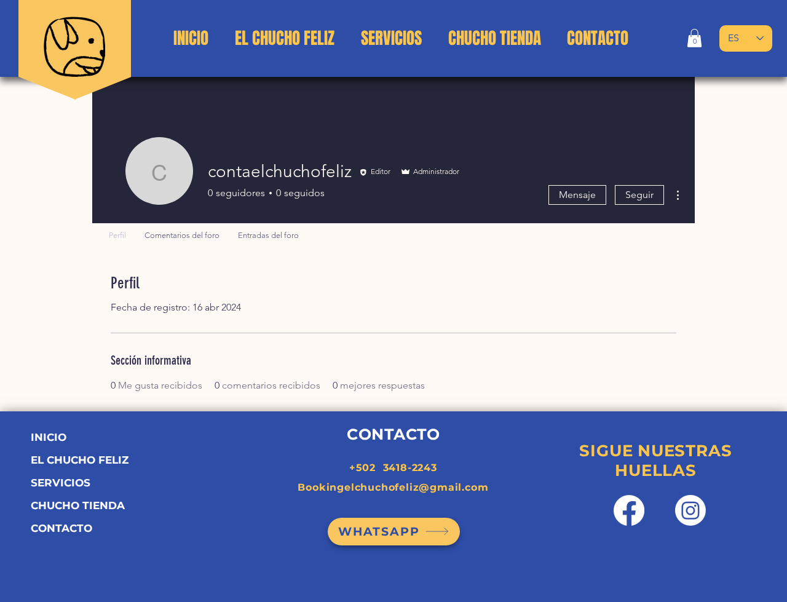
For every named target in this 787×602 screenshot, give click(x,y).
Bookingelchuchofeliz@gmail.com (393, 487)
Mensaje (577, 194)
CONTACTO (61, 528)
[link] (694, 38)
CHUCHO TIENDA (78, 505)
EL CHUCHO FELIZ (80, 460)
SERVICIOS (60, 483)
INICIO (48, 437)
